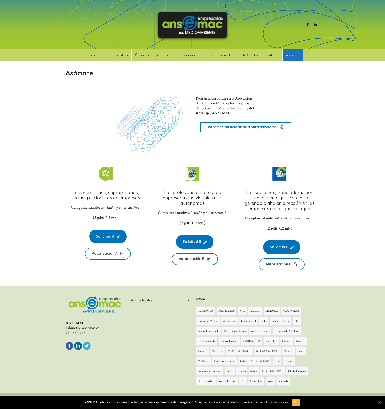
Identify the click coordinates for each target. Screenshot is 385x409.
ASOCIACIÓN (291, 311)
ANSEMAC (271, 311)
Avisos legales (141, 300)
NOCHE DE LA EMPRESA (255, 361)
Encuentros (271, 341)
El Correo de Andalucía (286, 331)
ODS (277, 361)
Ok (296, 402)
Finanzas (286, 341)
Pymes (230, 371)
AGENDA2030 (205, 311)
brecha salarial (248, 321)
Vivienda (283, 381)
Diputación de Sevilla (235, 331)
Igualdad (202, 351)
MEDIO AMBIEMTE (239, 351)
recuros (242, 371)
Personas (289, 361)
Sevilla (253, 371)
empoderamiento (206, 341)
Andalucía (255, 311)
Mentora (288, 351)
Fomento (300, 341)
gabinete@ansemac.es (82, 327)
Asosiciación (229, 321)
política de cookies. (276, 402)
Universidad (256, 381)
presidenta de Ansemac (210, 371)
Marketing (217, 351)
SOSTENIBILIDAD (272, 371)
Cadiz (264, 321)
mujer (301, 351)
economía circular (260, 331)
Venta (271, 381)
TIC (243, 381)
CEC (296, 321)
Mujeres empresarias (224, 361)
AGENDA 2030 (226, 311)
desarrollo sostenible (208, 331)
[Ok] (379, 402)
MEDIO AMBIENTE (267, 351)
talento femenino (297, 371)
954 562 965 (75, 332)
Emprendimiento (229, 341)
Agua (242, 311)
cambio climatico (280, 321)
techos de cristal (227, 381)
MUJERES (203, 361)
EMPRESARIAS (251, 341)
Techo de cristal (206, 381)
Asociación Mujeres (208, 321)
